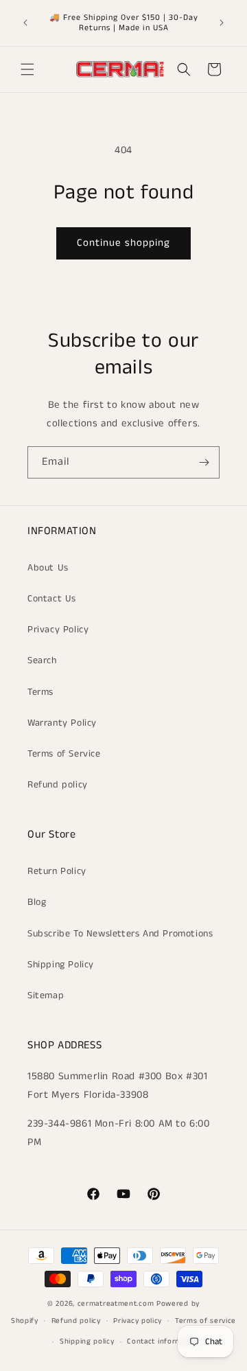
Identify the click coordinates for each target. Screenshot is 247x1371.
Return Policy (56, 871)
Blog (36, 902)
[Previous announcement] (25, 23)
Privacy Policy (58, 629)
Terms (40, 692)
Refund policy (57, 785)
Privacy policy (137, 1320)
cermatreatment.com (116, 1303)
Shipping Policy (60, 964)
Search (42, 660)
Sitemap (45, 995)
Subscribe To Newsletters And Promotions (120, 934)
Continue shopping (123, 242)
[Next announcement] (222, 23)
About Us (48, 568)
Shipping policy (87, 1341)
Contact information (163, 1341)
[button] (27, 69)
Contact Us (51, 599)
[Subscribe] (204, 462)
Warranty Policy (62, 723)
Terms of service (205, 1320)
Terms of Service (64, 754)
